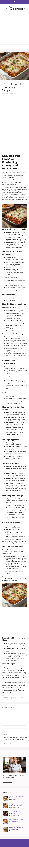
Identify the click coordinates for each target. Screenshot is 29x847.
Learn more (8, 781)
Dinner (4, 695)
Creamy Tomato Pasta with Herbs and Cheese (13, 697)
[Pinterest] (14, 2)
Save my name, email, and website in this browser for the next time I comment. (15, 738)
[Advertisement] (14, 30)
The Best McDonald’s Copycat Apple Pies (12, 698)
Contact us (14, 842)
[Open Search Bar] (27, 47)
